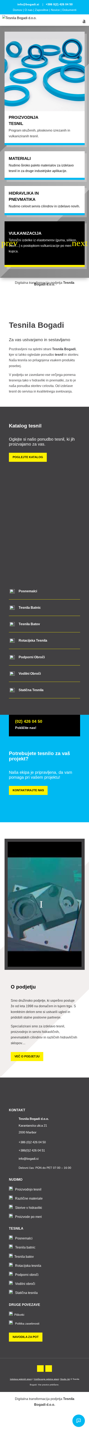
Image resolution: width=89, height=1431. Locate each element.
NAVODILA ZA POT (26, 1337)
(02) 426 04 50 (28, 721)
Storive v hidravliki (28, 1207)
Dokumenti (69, 10)
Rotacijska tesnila (28, 1265)
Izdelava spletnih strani (21, 1379)
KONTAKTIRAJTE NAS (28, 790)
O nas (28, 10)
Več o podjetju (27, 1056)
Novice (55, 10)
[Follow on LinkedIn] (48, 1368)
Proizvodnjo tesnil (28, 1189)
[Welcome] (78, 1421)
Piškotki (19, 1314)
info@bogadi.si (28, 4)
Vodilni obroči (25, 1283)
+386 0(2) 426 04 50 (59, 4)
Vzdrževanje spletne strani (46, 1379)
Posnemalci (23, 1238)
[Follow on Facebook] (40, 1368)
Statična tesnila (26, 1293)
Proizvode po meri (28, 1216)
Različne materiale (29, 1198)
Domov (17, 10)
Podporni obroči (26, 1274)
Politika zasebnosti (27, 1323)
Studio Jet (65, 1379)
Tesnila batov (24, 1256)
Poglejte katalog (28, 457)
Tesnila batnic (25, 1247)
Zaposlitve (41, 10)
